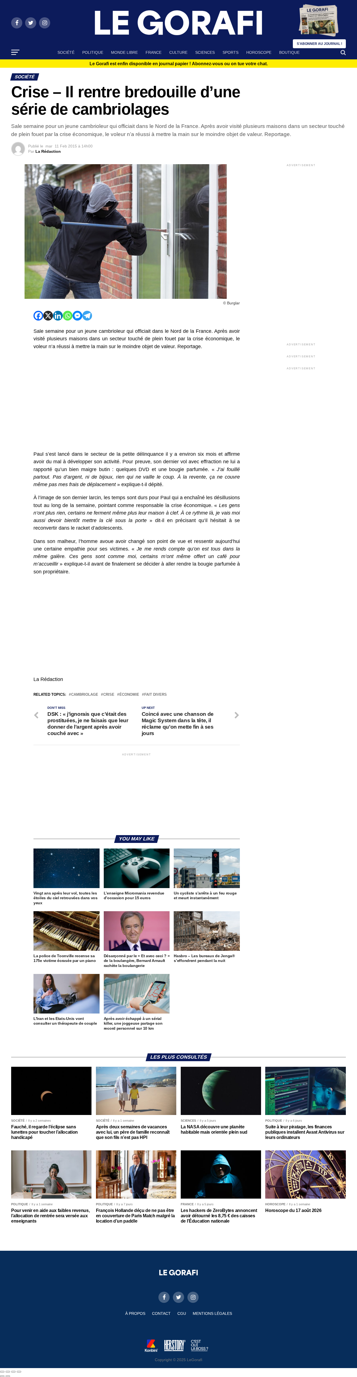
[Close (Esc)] (2, 1372)
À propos (135, 1313)
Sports (230, 52)
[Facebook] (38, 316)
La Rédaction (48, 151)
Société (65, 52)
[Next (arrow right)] (8, 1376)
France (153, 52)
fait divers (155, 695)
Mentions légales (212, 1313)
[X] (48, 316)
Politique (92, 52)
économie (129, 695)
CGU (181, 1313)
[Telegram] (87, 316)
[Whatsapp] (68, 316)
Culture (178, 52)
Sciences (205, 52)
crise (108, 695)
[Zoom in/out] (19, 1372)
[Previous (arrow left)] (2, 1376)
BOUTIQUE (289, 52)
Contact (161, 1313)
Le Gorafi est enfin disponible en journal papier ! (179, 64)
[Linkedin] (58, 316)
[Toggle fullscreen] (13, 1372)
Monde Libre (124, 52)
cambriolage (84, 695)
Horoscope (258, 52)
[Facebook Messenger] (77, 316)
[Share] (8, 1372)
